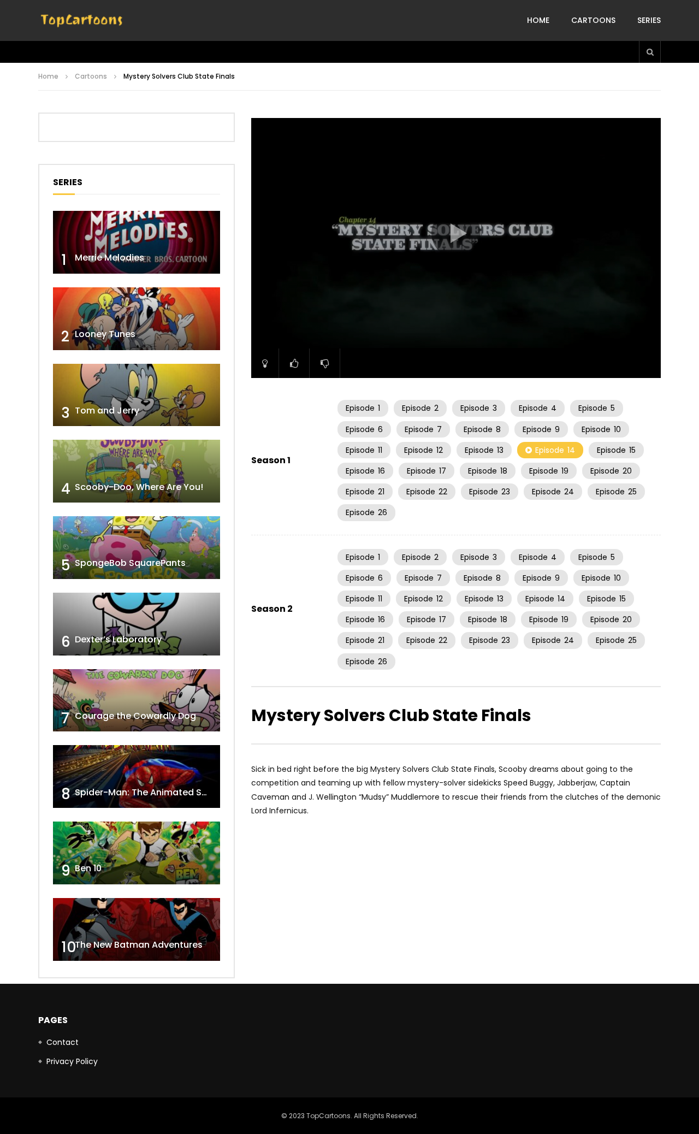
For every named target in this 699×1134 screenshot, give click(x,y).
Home (538, 20)
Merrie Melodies (109, 257)
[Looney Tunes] (136, 318)
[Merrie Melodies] (136, 242)
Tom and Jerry (107, 410)
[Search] (650, 52)
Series (649, 20)
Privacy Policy (72, 1061)
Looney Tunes (105, 334)
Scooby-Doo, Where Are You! (139, 487)
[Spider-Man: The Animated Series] (136, 776)
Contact (62, 1042)
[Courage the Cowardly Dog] (136, 700)
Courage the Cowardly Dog (135, 716)
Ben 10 (88, 868)
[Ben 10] (136, 853)
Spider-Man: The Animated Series (149, 792)
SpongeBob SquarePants (130, 563)
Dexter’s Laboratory (118, 639)
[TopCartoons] (82, 21)
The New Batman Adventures (139, 944)
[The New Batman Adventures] (136, 929)
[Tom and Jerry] (136, 395)
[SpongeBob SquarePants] (136, 547)
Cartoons (593, 20)
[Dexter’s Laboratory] (136, 624)
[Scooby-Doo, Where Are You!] (136, 471)
